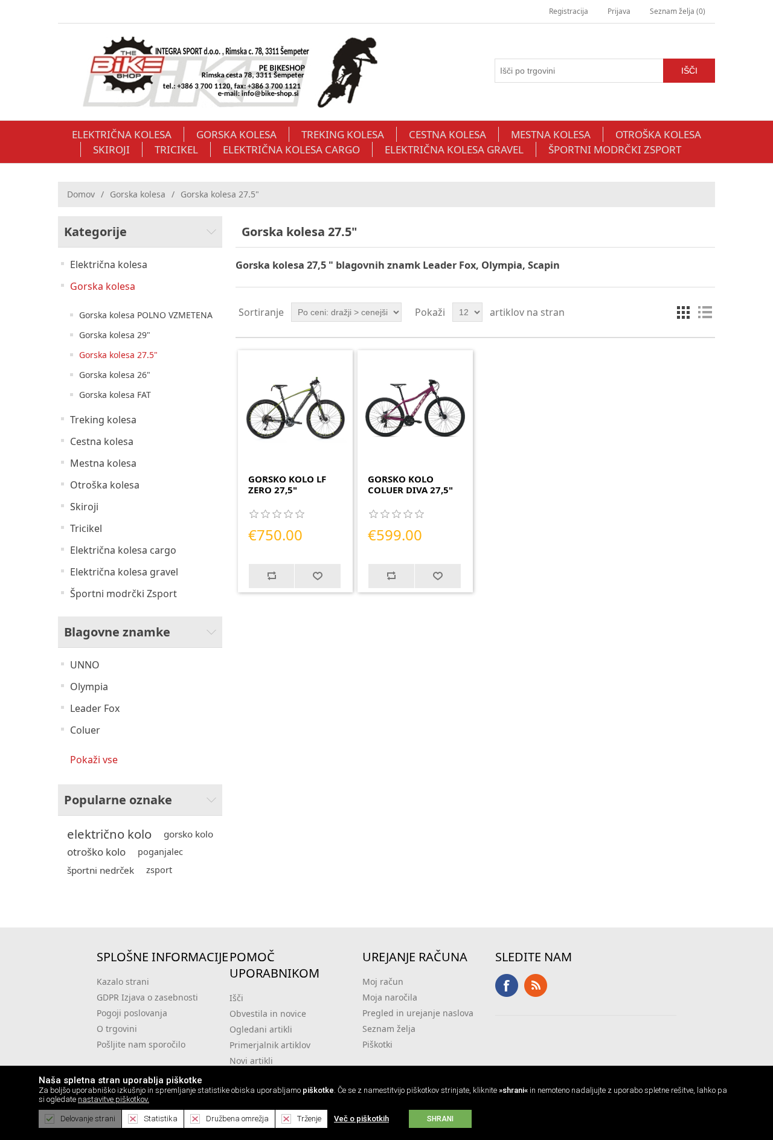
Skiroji (111, 149)
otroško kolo (96, 852)
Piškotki (377, 1044)
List (705, 312)
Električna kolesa (122, 134)
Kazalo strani (123, 981)
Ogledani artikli (260, 1029)
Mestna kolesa (551, 134)
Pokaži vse (94, 759)
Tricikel (176, 149)
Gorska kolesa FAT (115, 394)
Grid (683, 312)
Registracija (568, 11)
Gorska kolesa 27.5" (118, 354)
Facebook (506, 985)
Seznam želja (388, 1028)
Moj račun (382, 981)
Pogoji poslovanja (132, 1013)
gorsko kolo (188, 834)
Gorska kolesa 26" (114, 374)
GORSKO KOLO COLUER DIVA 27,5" (410, 484)
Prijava (619, 11)
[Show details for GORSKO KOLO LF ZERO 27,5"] (295, 407)
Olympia (89, 686)
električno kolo (109, 833)
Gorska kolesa (236, 134)
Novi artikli (251, 1060)
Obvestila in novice (267, 1013)
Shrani (440, 1119)
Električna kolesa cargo (291, 149)
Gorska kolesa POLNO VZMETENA (146, 315)
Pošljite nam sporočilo (141, 1044)
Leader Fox (95, 708)
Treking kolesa (342, 134)
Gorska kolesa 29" (114, 335)
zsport (159, 870)
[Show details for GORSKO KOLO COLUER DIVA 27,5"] (415, 407)
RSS (535, 985)
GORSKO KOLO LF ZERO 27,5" (287, 484)
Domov (81, 194)
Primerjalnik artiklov (269, 1045)
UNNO (85, 664)
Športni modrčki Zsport (614, 149)
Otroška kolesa (658, 134)
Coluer (85, 730)
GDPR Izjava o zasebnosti (147, 997)
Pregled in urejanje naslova (417, 1013)
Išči (236, 998)
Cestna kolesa (447, 134)
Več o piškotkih (361, 1118)
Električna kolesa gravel (454, 149)
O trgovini (117, 1028)
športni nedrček (100, 870)
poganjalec (160, 851)
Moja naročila (389, 997)
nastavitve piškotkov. (113, 1099)
